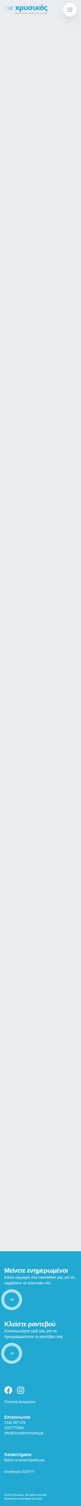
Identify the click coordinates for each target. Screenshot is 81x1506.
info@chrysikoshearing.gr (23, 1433)
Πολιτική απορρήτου (19, 1402)
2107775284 (14, 1428)
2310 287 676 (14, 1422)
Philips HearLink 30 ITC (40, 967)
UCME (38, 1498)
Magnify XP (40, 766)
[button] (70, 9)
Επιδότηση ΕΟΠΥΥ (19, 1472)
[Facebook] (8, 1390)
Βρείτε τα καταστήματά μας (24, 1460)
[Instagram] (21, 1390)
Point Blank (24, 1498)
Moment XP (40, 550)
